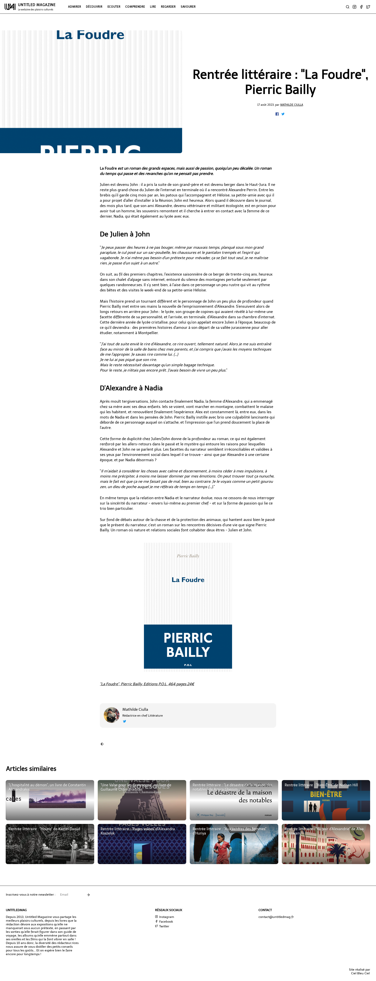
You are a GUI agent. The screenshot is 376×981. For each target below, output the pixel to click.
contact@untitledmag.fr (276, 917)
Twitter (163, 926)
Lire (153, 6)
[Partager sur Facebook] (277, 114)
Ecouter (114, 6)
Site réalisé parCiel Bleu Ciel (359, 971)
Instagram (166, 917)
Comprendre (135, 6)
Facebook (165, 921)
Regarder (168, 6)
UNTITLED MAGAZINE (37, 7)
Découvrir (94, 6)
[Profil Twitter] (124, 722)
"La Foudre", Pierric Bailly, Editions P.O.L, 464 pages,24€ (147, 684)
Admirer (74, 6)
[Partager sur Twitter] (283, 114)
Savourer (188, 6)
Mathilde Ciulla (291, 105)
